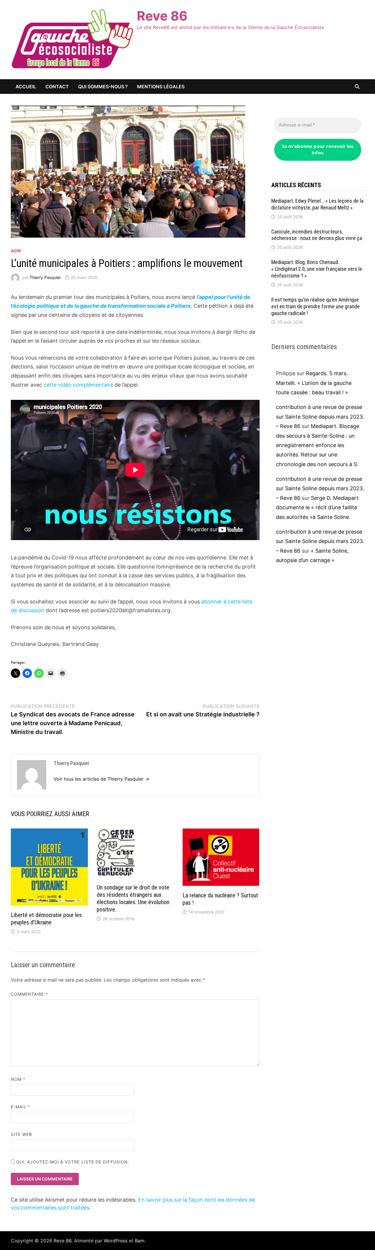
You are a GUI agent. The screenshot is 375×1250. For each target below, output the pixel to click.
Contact (57, 86)
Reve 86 (162, 16)
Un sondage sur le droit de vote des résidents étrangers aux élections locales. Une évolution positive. (133, 898)
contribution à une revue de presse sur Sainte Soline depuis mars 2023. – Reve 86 (320, 416)
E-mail (20, 1106)
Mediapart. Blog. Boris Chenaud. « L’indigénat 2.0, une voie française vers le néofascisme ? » (316, 269)
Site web (21, 1134)
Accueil (26, 86)
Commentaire (29, 994)
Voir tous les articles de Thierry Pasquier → (101, 779)
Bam (139, 1241)
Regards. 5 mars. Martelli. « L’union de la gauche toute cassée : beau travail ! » (314, 382)
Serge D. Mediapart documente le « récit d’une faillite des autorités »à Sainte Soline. (317, 507)
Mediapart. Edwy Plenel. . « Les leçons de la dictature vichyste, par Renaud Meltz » (317, 204)
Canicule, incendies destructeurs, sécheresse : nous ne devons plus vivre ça (316, 235)
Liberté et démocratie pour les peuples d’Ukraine (46, 918)
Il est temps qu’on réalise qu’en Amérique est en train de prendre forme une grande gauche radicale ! (315, 306)
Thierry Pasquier (45, 277)
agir (16, 250)
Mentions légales (161, 86)
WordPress (115, 1241)
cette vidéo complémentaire (78, 385)
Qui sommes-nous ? (103, 86)
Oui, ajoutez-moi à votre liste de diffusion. (72, 1161)
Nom (18, 1079)
